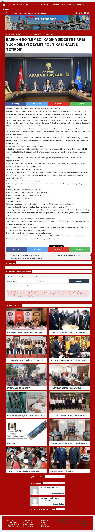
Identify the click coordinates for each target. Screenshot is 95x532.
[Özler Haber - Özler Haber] (4, 4)
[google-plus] (82, 13)
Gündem (20, 5)
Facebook (45, 522)
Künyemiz (45, 520)
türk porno (4, 1)
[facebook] (76, 13)
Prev (59, 476)
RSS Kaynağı (13, 526)
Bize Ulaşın (45, 526)
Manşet (29, 5)
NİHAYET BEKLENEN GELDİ (69, 255)
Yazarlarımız (66, 5)
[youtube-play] (88, 13)
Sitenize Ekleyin (14, 524)
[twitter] (79, 13)
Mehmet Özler (58, 494)
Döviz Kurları (29, 526)
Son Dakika (55, 5)
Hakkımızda (29, 520)
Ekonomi (44, 5)
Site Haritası (12, 522)
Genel (36, 5)
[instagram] (85, 13)
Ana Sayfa (11, 34)
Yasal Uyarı (29, 522)
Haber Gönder (30, 524)
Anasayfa (11, 5)
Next (63, 476)
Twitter (43, 524)
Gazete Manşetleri (80, 5)
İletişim (6, 9)
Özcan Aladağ (58, 504)
